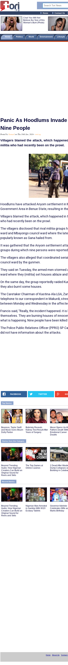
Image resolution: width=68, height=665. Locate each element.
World (32, 37)
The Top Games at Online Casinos (34, 466)
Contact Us (60, 13)
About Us (55, 655)
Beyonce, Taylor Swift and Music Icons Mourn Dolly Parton (12, 429)
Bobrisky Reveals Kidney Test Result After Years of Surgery (37, 429)
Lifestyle (61, 37)
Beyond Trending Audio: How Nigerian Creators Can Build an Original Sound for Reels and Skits (11, 470)
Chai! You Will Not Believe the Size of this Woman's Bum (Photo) (34, 20)
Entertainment (46, 37)
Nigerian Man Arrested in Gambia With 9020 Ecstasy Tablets (36, 508)
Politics (19, 37)
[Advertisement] (34, 78)
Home (45, 13)
